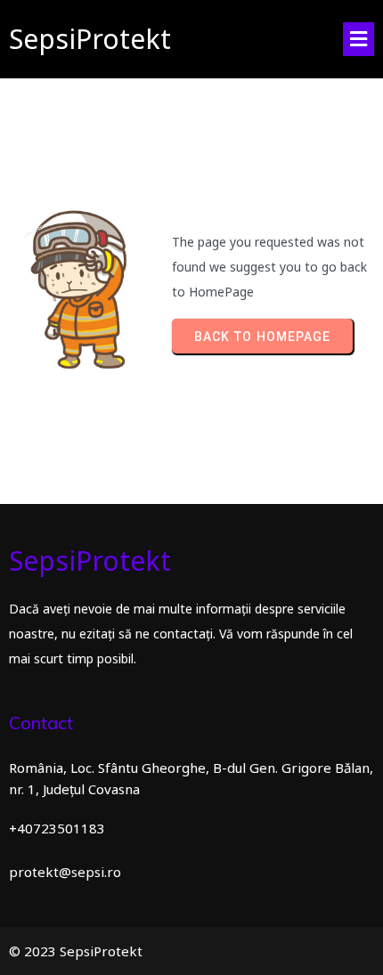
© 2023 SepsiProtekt (76, 951)
